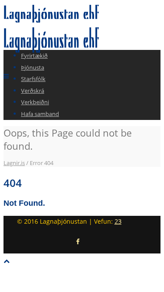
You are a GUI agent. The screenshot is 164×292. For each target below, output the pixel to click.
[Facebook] (78, 242)
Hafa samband (40, 114)
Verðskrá (32, 91)
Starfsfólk (33, 79)
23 (118, 221)
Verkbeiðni (35, 102)
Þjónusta (32, 67)
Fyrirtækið (34, 56)
